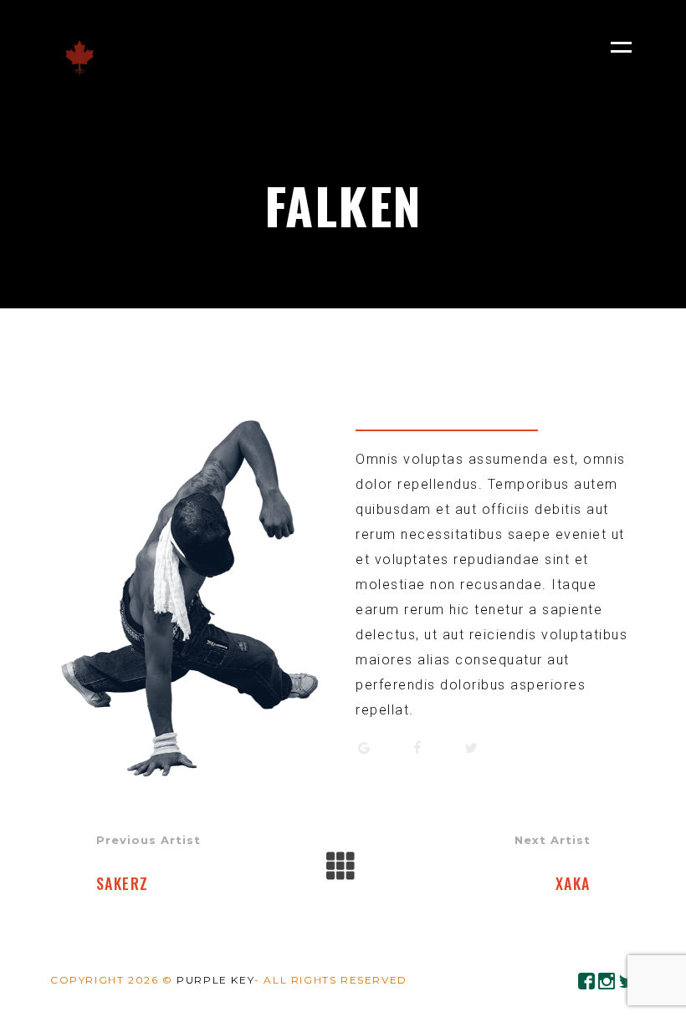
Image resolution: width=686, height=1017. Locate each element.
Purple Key (215, 980)
